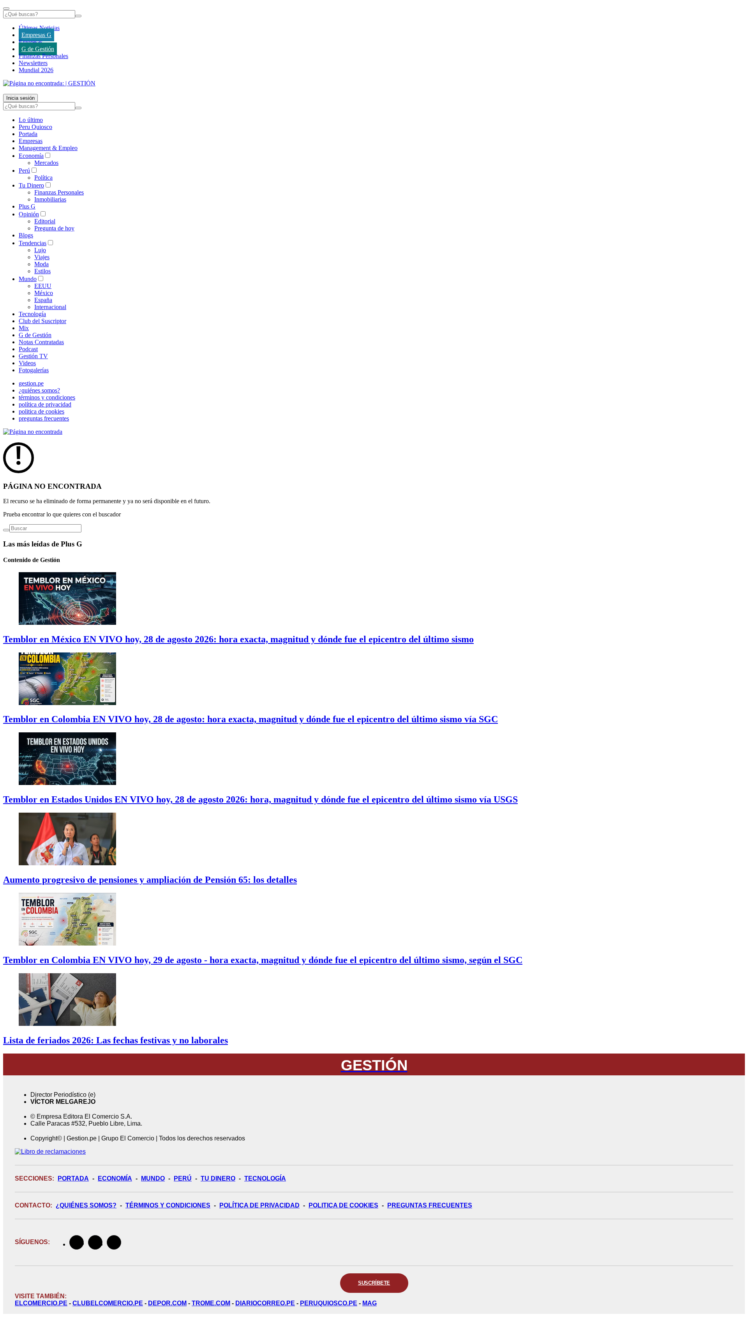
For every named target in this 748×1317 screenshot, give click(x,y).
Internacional (50, 307)
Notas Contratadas (41, 342)
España (43, 300)
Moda (41, 264)
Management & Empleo (48, 148)
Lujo (40, 250)
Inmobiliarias (50, 199)
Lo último (31, 120)
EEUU (42, 286)
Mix (24, 328)
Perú (24, 170)
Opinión (29, 214)
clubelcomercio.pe (107, 1303)
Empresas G (36, 35)
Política (43, 177)
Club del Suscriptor (42, 321)
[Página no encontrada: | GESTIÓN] (49, 83)
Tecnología (32, 314)
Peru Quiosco (35, 127)
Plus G (27, 206)
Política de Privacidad (259, 1205)
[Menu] (6, 8)
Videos (27, 363)
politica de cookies (41, 411)
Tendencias (32, 243)
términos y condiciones (47, 397)
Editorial (44, 221)
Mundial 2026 (36, 70)
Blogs (26, 235)
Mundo (28, 279)
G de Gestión (37, 49)
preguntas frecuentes (44, 418)
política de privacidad (45, 404)
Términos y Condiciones (167, 1205)
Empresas (30, 42)
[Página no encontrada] (32, 431)
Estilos (42, 271)
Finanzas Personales (43, 56)
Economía (31, 155)
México (43, 293)
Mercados (46, 162)
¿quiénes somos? (39, 390)
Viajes (41, 257)
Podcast (28, 349)
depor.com (167, 1303)
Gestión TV (33, 356)
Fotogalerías (34, 370)
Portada (28, 134)
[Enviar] (78, 16)
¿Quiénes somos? (86, 1205)
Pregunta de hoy (54, 228)
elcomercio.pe (41, 1303)
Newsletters (33, 63)
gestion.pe (31, 383)
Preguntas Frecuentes (429, 1205)
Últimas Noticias (39, 28)
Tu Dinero (31, 185)
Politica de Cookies (343, 1205)
